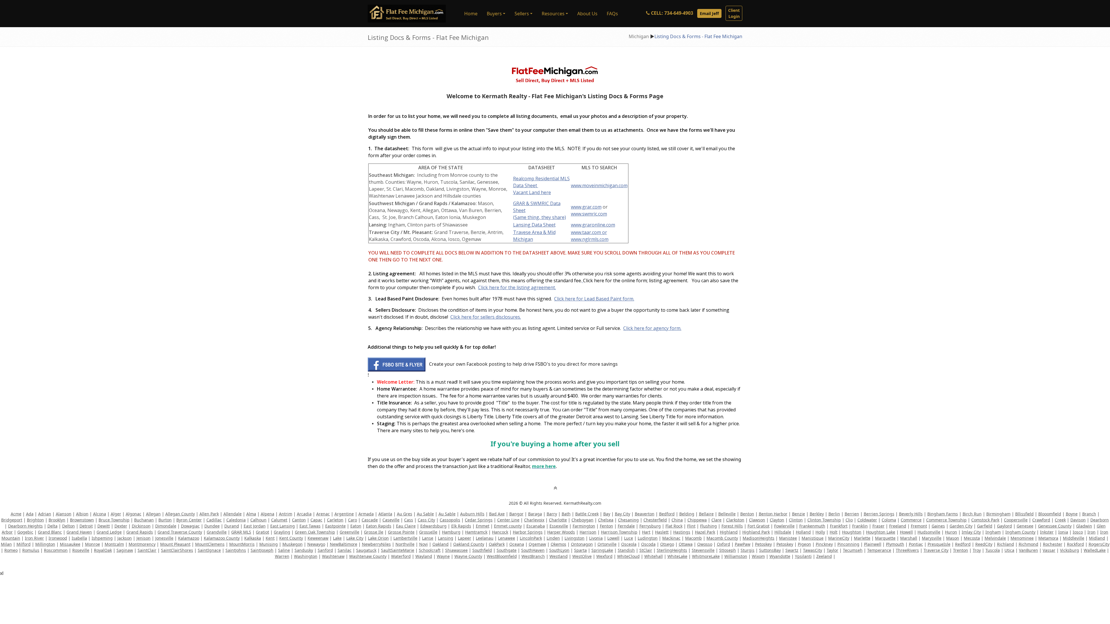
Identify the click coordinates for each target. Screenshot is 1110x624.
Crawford (1041, 520)
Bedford (667, 514)
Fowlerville (784, 526)
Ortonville (607, 544)
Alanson (63, 514)
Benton (747, 514)
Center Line (508, 520)
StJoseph (727, 550)
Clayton (777, 520)
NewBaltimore (343, 544)
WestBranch (533, 556)
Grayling (282, 532)
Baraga (535, 514)
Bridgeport (11, 520)
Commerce (911, 520)
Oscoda (648, 544)
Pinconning (848, 544)
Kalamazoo (188, 538)
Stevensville (703, 550)
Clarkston (735, 520)
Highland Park (756, 532)
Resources (553, 13)
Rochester (1052, 544)
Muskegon (292, 544)
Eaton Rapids (378, 526)
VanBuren (1028, 550)
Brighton (35, 520)
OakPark (497, 544)
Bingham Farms (942, 514)
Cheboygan (582, 520)
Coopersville (1016, 520)
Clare (716, 520)
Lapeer (464, 538)
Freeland (897, 526)
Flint (691, 526)
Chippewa (697, 520)
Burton (165, 520)
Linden (553, 538)
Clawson (757, 520)
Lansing (445, 538)
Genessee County (1055, 526)
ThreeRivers (907, 550)
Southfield (482, 550)
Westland (559, 556)
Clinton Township (824, 520)
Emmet (482, 526)
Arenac (323, 514)
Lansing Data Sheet (534, 225)
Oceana (516, 544)
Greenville (349, 532)
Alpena (267, 514)
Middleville (1073, 538)
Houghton (851, 532)
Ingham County (1020, 532)
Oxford (723, 544)
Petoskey (763, 544)
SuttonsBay (770, 550)
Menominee (1022, 538)
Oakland (440, 544)
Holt (833, 532)
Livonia (596, 538)
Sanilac (345, 550)
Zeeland (824, 556)
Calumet (279, 520)
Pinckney (824, 544)
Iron (1091, 532)
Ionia (1063, 532)
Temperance (879, 550)
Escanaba (535, 526)
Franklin (860, 526)
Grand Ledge (109, 532)
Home (471, 13)
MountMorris (242, 544)
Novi (423, 544)
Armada (366, 514)
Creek (1060, 520)
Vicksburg (1069, 550)
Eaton (355, 526)
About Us (587, 13)
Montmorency (142, 544)
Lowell (613, 538)
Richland (1005, 544)
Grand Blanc (50, 532)
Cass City (426, 520)
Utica (1009, 550)
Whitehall (653, 556)
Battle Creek (587, 514)
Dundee (212, 526)
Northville (405, 544)
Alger (116, 514)
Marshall (908, 538)
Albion (82, 514)
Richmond (1028, 544)
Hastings (681, 532)
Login (734, 13)
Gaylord (1004, 526)
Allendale (232, 514)
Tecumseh (853, 550)
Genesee (1025, 526)
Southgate (507, 550)
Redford (963, 544)
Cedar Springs (479, 520)
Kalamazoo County (222, 538)
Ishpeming (102, 538)
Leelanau (484, 538)
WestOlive (582, 556)
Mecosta (972, 538)
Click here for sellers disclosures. (485, 317)
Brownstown (82, 520)
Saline (284, 550)
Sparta (580, 550)
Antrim (285, 514)
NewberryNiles (376, 544)
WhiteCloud (628, 556)
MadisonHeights (758, 538)
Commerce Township (946, 520)
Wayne (443, 556)
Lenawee (506, 538)
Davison (1078, 520)
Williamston (735, 556)
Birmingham (998, 514)
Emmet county (508, 526)
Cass (408, 520)
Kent (270, 538)
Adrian (44, 514)
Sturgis (747, 550)
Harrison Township (619, 532)
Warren (282, 556)
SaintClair (147, 550)
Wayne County (468, 556)
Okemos (558, 544)
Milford (23, 544)
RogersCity (1099, 544)
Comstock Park (985, 520)
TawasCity (812, 550)
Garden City (961, 526)
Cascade (370, 520)
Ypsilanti (803, 556)
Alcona (99, 514)
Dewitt (103, 526)
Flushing (708, 526)
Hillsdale (782, 532)
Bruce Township (114, 520)
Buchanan (144, 520)
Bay (606, 514)
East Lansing (282, 526)
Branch (1089, 514)
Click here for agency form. (652, 328)
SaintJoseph (262, 550)
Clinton (796, 520)
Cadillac (214, 520)
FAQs (612, 13)
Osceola (629, 544)
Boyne (1072, 514)
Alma (251, 514)
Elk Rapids (461, 526)
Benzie (798, 514)
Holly (820, 532)
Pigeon (804, 544)
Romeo (11, 550)
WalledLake (1095, 550)
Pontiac (916, 544)
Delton (68, 526)
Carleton (335, 520)
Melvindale (995, 538)
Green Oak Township (315, 532)
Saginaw (124, 550)
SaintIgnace (209, 550)
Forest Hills (732, 526)
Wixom (758, 556)
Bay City (622, 514)
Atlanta (385, 514)
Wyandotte (779, 556)
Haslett (662, 532)
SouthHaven (533, 550)
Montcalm (114, 544)
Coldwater (867, 520)
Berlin (834, 514)
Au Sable (425, 514)
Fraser (878, 526)
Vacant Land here (532, 192)
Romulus (30, 550)
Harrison (588, 532)
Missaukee (70, 544)
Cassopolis (450, 520)
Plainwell (872, 544)
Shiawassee (456, 550)
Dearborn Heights (25, 526)
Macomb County (722, 538)
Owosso (704, 544)
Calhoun (258, 520)
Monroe (92, 544)
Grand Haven (79, 532)
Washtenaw (333, 556)
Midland (1097, 538)
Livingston (574, 538)
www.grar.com (586, 207)
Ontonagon (582, 544)
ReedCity (983, 544)
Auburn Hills (472, 514)
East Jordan (255, 526)
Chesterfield (655, 520)
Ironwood (58, 538)
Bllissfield (1024, 514)
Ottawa (686, 544)
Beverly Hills (911, 514)
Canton (299, 520)
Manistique (813, 538)
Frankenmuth (812, 526)
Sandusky (304, 550)
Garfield (984, 526)
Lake (337, 538)
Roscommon (56, 550)
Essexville (559, 526)
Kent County (291, 538)
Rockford (1075, 544)
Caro (352, 520)
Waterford (401, 556)
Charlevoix (534, 520)
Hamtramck (476, 532)
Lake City (354, 538)
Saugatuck (366, 550)
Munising (268, 544)
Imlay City (971, 532)
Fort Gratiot (758, 526)
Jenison (143, 538)
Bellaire (706, 514)
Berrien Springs (879, 514)
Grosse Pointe (401, 532)
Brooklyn (57, 520)
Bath (566, 514)
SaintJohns (235, 550)
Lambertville (405, 538)
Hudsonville (928, 532)
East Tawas (310, 526)
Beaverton (644, 514)
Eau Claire (406, 526)
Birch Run (972, 514)
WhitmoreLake (706, 556)
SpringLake (602, 550)
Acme (16, 514)
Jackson (124, 538)
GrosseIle (428, 532)
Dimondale (165, 526)
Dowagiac (190, 526)
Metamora (1048, 538)
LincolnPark (531, 538)
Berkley (817, 514)
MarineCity (838, 538)
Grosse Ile (373, 532)
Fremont (919, 526)
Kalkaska (252, 538)
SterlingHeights (672, 550)
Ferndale (626, 526)
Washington (305, 556)
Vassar (1049, 550)
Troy (977, 550)
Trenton (960, 550)
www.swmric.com (589, 214)
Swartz (791, 550)
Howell (906, 532)
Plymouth (895, 544)
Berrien (852, 514)
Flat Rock (673, 526)
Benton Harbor (773, 514)
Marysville (931, 538)
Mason (952, 538)
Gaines (938, 526)
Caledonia (236, 520)
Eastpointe (335, 526)
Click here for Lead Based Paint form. (594, 299)
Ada (30, 514)
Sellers (522, 13)
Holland (803, 532)
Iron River (34, 538)
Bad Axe (497, 514)
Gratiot (262, 532)
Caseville (390, 520)
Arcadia (304, 514)
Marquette (885, 538)
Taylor (832, 550)
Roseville (80, 550)
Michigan (639, 36)
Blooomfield (1049, 514)
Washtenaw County (367, 556)
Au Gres (404, 514)
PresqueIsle (939, 544)
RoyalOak (103, 550)
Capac (316, 520)
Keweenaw (318, 538)
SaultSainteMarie (397, 550)
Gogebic (25, 532)
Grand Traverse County (180, 532)
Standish (626, 550)
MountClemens (210, 544)
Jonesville (164, 538)
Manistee (788, 538)
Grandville (217, 532)
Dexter (120, 526)
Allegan (153, 514)
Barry (552, 514)
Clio (849, 520)
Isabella (79, 538)
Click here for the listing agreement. (517, 287)
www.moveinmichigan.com (599, 185)
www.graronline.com (593, 225)
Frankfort (839, 526)
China (677, 520)
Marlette (862, 538)
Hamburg (451, 532)
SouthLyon (559, 550)
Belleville (727, 514)
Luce (628, 538)
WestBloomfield (502, 556)
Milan (6, 544)
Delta (52, 526)
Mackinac (671, 538)
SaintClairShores (177, 550)
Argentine (344, 514)
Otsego (667, 544)
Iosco (1078, 532)
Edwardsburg (433, 526)
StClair (645, 550)
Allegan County (180, 514)
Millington (45, 544)
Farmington (584, 526)
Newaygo (316, 544)
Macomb (693, 538)
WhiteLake (677, 556)
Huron (951, 532)
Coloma (889, 520)
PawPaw (742, 544)
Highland (729, 532)
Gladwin (1084, 526)
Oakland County (468, 544)
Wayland (423, 556)
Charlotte (558, 520)
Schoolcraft (430, 550)
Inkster (1047, 532)
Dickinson (141, 526)
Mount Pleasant (175, 544)
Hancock (500, 532)
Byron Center (189, 520)
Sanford (325, 550)
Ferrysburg (650, 526)
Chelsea (605, 520)
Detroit (86, 526)
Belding (686, 514)
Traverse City (936, 550)
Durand (231, 526)
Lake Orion (378, 538)
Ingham (993, 532)
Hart (646, 532)
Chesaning (628, 520)
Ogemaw (537, 544)
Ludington (648, 538)
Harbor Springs (528, 532)
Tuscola (992, 550)
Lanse (427, 538)
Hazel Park (705, 532)
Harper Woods (561, 532)
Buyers (494, 13)
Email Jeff (709, 13)
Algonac (133, 514)
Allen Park (209, 514)
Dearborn (1099, 520)
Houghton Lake (880, 532)
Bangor (516, 514)
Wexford (604, 556)
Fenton (606, 526)
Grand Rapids (139, 532)
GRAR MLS (241, 532)
